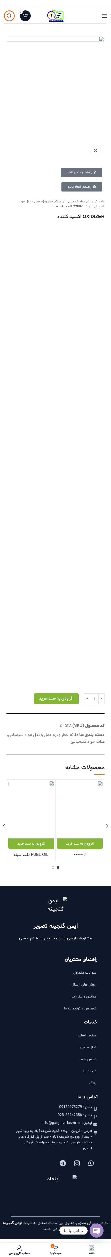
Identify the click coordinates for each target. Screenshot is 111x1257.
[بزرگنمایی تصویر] (95, 150)
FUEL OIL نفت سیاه (31, 854)
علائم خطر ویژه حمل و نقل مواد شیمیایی (43, 734)
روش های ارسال (84, 984)
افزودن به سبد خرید (56, 698)
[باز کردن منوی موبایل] (104, 16)
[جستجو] (9, 16)
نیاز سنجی (88, 1047)
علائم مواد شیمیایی (79, 202)
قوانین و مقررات (84, 996)
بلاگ (92, 1083)
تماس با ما (88, 1059)
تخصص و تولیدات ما (80, 1008)
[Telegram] (62, 1163)
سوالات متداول (84, 972)
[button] (80, 843)
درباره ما (89, 1071)
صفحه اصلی (87, 1035)
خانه (101, 202)
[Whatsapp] (91, 1163)
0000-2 (80, 854)
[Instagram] (76, 1163)
